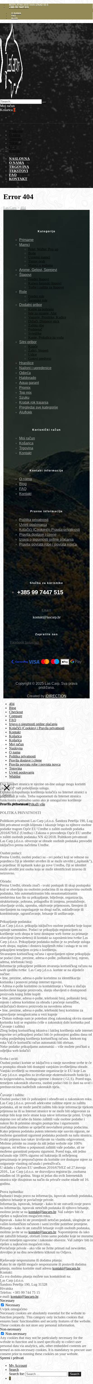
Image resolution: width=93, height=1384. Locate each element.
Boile (32, 253)
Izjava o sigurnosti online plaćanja (46, 539)
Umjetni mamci (39, 257)
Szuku (24, 397)
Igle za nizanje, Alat (42, 313)
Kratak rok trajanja (33, 402)
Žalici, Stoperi (38, 350)
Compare (15, 716)
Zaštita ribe (36, 325)
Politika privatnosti (34, 520)
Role (23, 292)
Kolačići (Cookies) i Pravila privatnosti (49, 530)
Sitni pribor (28, 342)
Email (46, 610)
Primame (26, 240)
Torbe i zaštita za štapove (46, 287)
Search (14, 1369)
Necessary (12, 1305)
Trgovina (15, 139)
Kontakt (15, 151)
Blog (23, 484)
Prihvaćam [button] (20, 804)
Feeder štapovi (38, 279)
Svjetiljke (35, 333)
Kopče (33, 346)
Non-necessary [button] (10, 1329)
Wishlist (14, 776)
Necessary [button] (7, 1300)
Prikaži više (37, 804)
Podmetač (35, 329)
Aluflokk (25, 412)
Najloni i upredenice (35, 368)
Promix (24, 388)
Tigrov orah (36, 261)
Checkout (16, 712)
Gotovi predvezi (39, 358)
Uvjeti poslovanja (33, 525)
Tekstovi (15, 143)
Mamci (24, 245)
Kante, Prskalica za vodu (46, 337)
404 (11, 704)
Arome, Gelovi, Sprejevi (38, 270)
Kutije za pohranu (41, 309)
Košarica (26, 443)
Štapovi (25, 275)
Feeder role (36, 296)
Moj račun (27, 438)
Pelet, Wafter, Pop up (43, 249)
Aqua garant (29, 383)
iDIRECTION (55, 696)
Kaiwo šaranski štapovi (44, 283)
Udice (32, 354)
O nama (14, 135)
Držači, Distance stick (43, 321)
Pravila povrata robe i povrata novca (48, 544)
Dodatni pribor (30, 305)
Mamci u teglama (40, 265)
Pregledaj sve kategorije (38, 407)
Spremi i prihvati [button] (12, 1358)
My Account (18, 1365)
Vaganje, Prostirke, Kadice (47, 317)
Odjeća (25, 373)
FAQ (12, 147)
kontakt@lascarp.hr (42, 1212)
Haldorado (27, 378)
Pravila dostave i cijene (37, 534)
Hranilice (26, 363)
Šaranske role (37, 300)
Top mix (25, 392)
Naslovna (16, 131)
